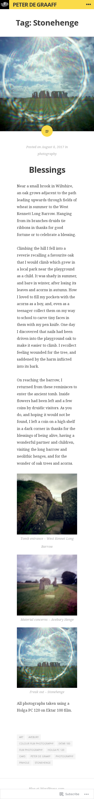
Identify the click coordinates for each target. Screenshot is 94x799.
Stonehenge (43, 762)
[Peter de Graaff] (4, 4)
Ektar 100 (64, 743)
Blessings (47, 169)
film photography (30, 750)
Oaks (22, 756)
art (21, 737)
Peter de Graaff (35, 4)
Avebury (34, 737)
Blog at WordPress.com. (47, 788)
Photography (64, 756)
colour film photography (36, 743)
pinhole (24, 762)
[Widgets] (88, 4)
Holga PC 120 (56, 750)
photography (47, 154)
